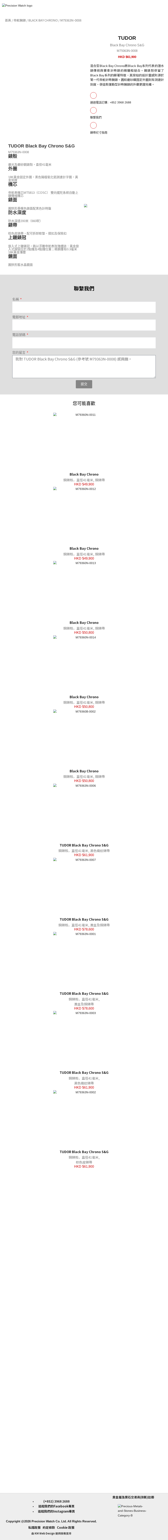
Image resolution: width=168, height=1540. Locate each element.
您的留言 (19, 352)
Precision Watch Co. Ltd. (49, 1521)
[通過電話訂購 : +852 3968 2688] (93, 95)
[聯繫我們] (93, 110)
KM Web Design (45, 1533)
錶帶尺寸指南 (98, 132)
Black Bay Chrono (43, 20)
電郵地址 (19, 317)
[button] (163, 20)
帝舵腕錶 (20, 20)
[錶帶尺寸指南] (93, 125)
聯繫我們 (96, 117)
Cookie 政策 (65, 1527)
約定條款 (49, 1527)
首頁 (8, 20)
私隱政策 (34, 1527)
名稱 (16, 299)
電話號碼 (19, 335)
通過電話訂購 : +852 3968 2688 (110, 102)
